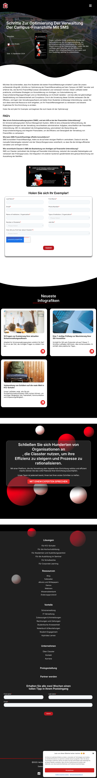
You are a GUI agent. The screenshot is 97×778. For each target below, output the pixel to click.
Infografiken (10, 36)
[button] (93, 753)
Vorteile (48, 604)
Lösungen (48, 540)
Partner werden (48, 676)
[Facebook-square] (39, 773)
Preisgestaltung (48, 668)
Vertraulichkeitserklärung (76, 774)
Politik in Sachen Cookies (62, 774)
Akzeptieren (70, 770)
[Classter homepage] (5, 5)
